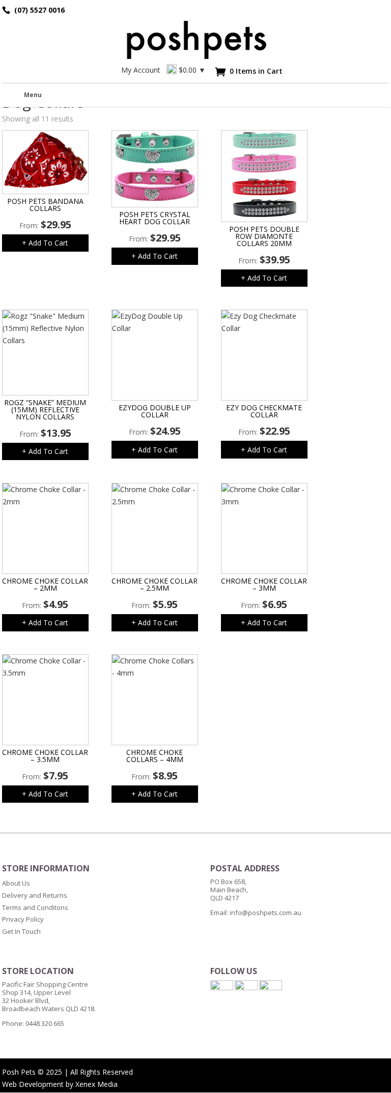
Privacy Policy (23, 919)
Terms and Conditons (35, 907)
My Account (140, 70)
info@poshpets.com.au (265, 912)
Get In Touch (21, 931)
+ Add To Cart (45, 243)
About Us (16, 883)
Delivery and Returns (34, 895)
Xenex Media (96, 1084)
